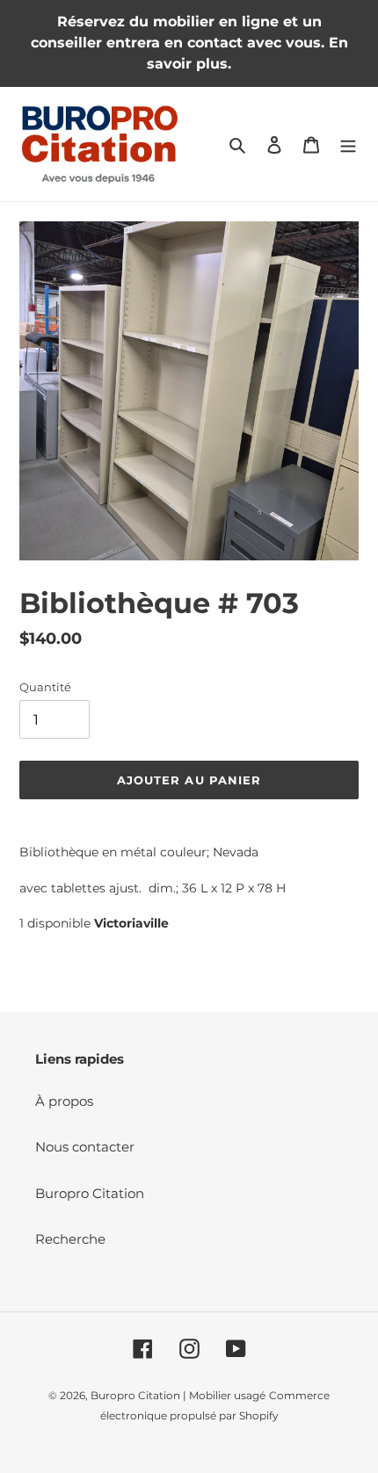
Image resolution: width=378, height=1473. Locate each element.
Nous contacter (84, 1146)
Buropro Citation (89, 1193)
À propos (64, 1101)
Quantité (45, 687)
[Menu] (348, 144)
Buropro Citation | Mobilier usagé (178, 1395)
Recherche (70, 1239)
